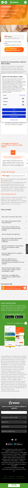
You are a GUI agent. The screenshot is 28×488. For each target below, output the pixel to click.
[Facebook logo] (12, 440)
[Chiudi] (25, 74)
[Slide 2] (13, 168)
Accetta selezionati (14, 116)
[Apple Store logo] (9, 444)
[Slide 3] (14, 168)
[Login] (6, 2)
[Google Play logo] (18, 444)
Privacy (5, 476)
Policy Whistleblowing (21, 478)
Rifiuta (14, 109)
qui (22, 190)
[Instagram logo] (16, 440)
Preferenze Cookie (20, 476)
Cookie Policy (11, 476)
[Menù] (25, 2)
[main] (14, 244)
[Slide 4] (16, 168)
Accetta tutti (14, 113)
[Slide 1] (11, 168)
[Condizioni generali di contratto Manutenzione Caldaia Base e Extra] (24, 288)
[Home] (2, 2)
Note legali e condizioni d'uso (8, 478)
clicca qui (15, 86)
